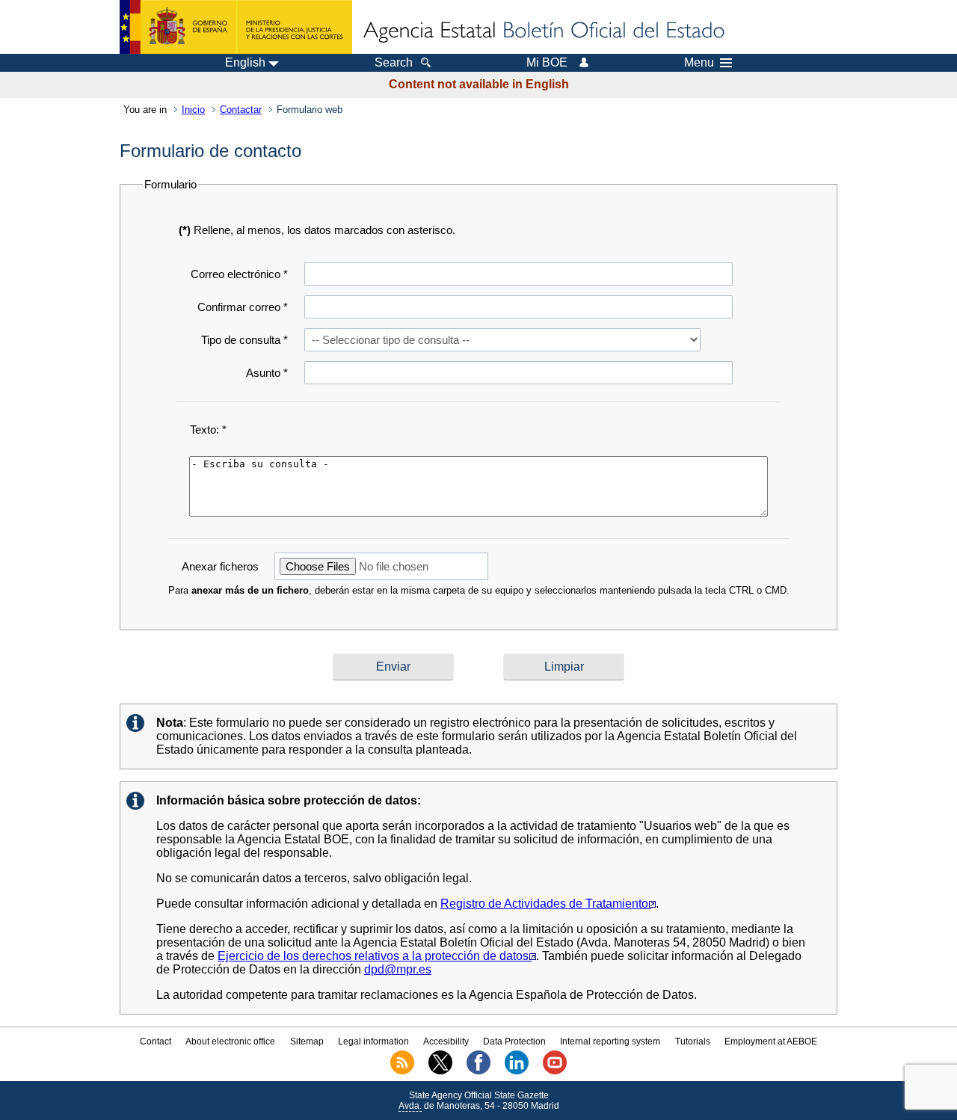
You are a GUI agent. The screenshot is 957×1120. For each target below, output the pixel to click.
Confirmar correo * (242, 307)
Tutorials (692, 1041)
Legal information (373, 1041)
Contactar (241, 109)
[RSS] (402, 1071)
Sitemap (307, 1041)
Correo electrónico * (239, 274)
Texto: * (208, 429)
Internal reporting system (610, 1041)
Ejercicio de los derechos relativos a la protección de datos (375, 956)
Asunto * (267, 372)
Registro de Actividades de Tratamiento (545, 903)
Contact (155, 1041)
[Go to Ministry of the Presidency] (236, 27)
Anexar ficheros (220, 566)
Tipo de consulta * (244, 339)
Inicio (193, 109)
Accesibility (446, 1041)
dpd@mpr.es (397, 969)
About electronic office (230, 1041)
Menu (699, 63)
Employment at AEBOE (770, 1041)
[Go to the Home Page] (543, 31)
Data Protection (514, 1041)
